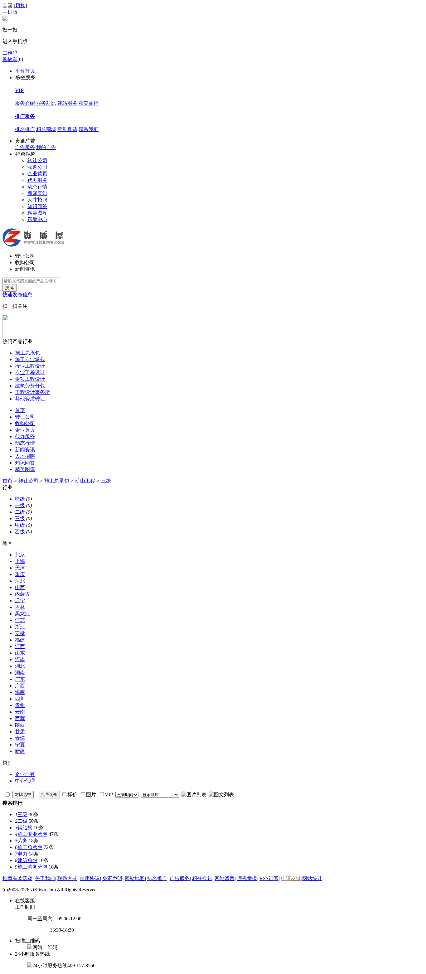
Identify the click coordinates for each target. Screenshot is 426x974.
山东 (20, 653)
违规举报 (247, 878)
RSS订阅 (268, 878)
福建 (20, 639)
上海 (20, 561)
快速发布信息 (17, 294)
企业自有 (25, 774)
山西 (20, 587)
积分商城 (46, 129)
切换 (20, 5)
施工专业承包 (30, 359)
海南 (20, 692)
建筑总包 (27, 860)
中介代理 (25, 780)
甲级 (20, 525)
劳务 (22, 840)
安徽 (20, 633)
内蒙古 (22, 594)
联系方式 (67, 878)
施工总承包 (27, 353)
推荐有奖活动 (17, 878)
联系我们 (89, 129)
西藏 (20, 718)
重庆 (20, 574)
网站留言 (225, 878)
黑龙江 (22, 613)
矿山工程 (85, 480)
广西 (20, 685)
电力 (22, 853)
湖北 (20, 666)
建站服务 (67, 103)
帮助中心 (37, 219)
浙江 (20, 626)
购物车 (9, 59)
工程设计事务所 (32, 392)
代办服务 (37, 180)
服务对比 (46, 103)
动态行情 (37, 186)
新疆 (20, 751)
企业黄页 (37, 173)
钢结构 (24, 827)
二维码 (9, 53)
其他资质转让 (30, 398)
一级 (20, 505)
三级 (106, 480)
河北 (20, 581)
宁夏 (20, 744)
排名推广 (25, 129)
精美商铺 (89, 103)
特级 (20, 499)
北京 (20, 554)
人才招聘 (37, 199)
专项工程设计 (30, 379)
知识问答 (37, 206)
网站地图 (135, 878)
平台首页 (25, 71)
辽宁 (20, 600)
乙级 (20, 531)
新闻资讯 (37, 193)
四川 (20, 698)
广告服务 (25, 147)
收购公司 (37, 167)
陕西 (20, 725)
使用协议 (90, 878)
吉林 (20, 607)
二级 (20, 512)
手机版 (9, 12)
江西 (20, 646)
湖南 (20, 672)
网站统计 (312, 878)
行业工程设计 (30, 366)
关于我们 (45, 878)
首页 (20, 410)
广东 (20, 679)
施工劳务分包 (32, 867)
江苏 (20, 620)
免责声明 (112, 878)
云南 (20, 712)
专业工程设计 (30, 372)
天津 (20, 567)
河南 (20, 659)
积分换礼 (202, 878)
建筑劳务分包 (30, 385)
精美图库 (37, 213)
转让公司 (37, 160)
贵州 (20, 705)
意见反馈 (67, 129)
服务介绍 (25, 103)
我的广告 (46, 147)
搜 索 (9, 287)
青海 (20, 738)
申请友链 (291, 878)
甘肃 (20, 731)
